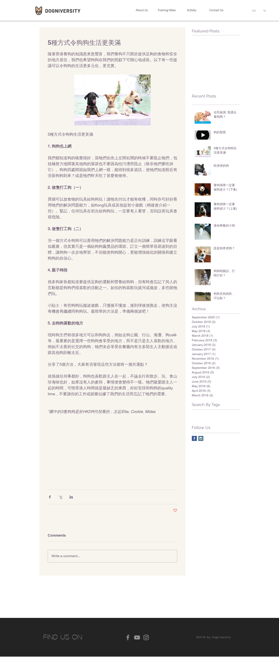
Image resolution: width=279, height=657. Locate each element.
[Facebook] (127, 637)
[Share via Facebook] (50, 497)
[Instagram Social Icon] (200, 438)
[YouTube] (137, 637)
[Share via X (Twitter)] (60, 497)
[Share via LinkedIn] (71, 497)
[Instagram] (146, 637)
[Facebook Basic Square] (194, 438)
